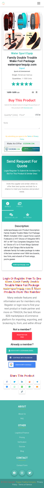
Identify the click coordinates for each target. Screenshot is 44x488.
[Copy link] (22, 392)
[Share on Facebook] (7, 382)
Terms (29, 136)
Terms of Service (25, 485)
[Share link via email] (37, 387)
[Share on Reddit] (29, 382)
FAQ (22, 419)
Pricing (22, 437)
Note (6, 123)
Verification (22, 442)
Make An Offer (14, 143)
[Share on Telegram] (37, 382)
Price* (22, 115)
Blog (22, 451)
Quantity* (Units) (11, 115)
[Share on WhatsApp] (14, 387)
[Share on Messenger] (7, 387)
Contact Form (22, 465)
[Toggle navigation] (38, 3)
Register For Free (22, 336)
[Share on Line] (22, 387)
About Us (22, 414)
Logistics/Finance (22, 433)
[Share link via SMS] (29, 387)
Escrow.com (28, 108)
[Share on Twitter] (14, 382)
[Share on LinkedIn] (22, 382)
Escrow (22, 447)
